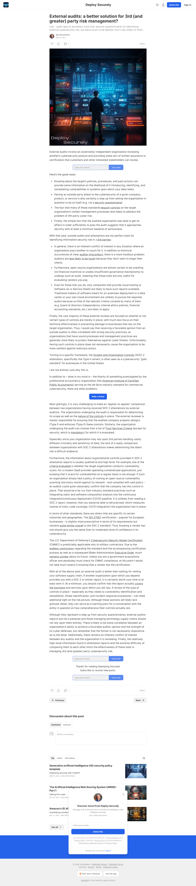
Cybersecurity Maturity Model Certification (117, 540)
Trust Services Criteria (118, 428)
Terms (98, 867)
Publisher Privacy (99, 864)
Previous (59, 700)
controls (115, 207)
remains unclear (59, 556)
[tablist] (61, 724)
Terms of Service (112, 838)
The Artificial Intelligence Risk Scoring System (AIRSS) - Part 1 (83, 789)
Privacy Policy (79, 840)
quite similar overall (71, 525)
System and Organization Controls (113, 355)
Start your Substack (91, 873)
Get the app (111, 873)
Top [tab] (52, 758)
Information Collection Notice (90, 843)
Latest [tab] (59, 758)
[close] (123, 794)
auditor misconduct (91, 254)
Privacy (91, 867)
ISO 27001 (95, 517)
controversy (66, 548)
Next (138, 700)
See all (55, 827)
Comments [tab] (56, 725)
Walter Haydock (63, 35)
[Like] (52, 43)
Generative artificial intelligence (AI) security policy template (80, 767)
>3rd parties (103, 239)
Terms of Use (100, 840)
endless (54, 548)
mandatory (77, 432)
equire (106, 207)
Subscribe (174, 4)
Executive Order (124, 552)
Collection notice (110, 867)
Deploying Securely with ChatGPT (64, 772)
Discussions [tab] (70, 758)
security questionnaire (108, 202)
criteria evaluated (60, 466)
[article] (98, 772)
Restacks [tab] (67, 725)
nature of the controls (91, 416)
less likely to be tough (82, 258)
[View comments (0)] (58, 43)
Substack (85, 880)
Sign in (187, 4)
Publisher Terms (116, 864)
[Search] (157, 4)
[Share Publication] (163, 4)
